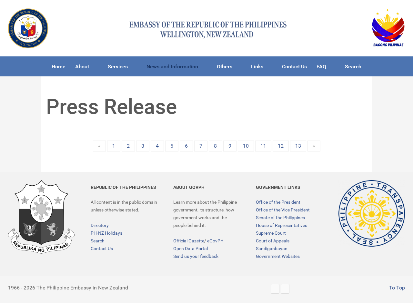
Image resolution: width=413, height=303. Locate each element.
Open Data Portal (190, 248)
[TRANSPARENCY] (371, 213)
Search (98, 240)
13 (298, 146)
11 (263, 146)
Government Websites (278, 256)
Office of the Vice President (283, 209)
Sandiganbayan (271, 248)
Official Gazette (188, 240)
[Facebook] (285, 288)
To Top (396, 288)
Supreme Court (271, 233)
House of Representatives (281, 225)
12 (281, 146)
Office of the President (278, 202)
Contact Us (102, 248)
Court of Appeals (272, 240)
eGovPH (215, 240)
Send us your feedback (195, 256)
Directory (100, 225)
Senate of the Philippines (280, 217)
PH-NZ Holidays (106, 233)
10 (246, 146)
